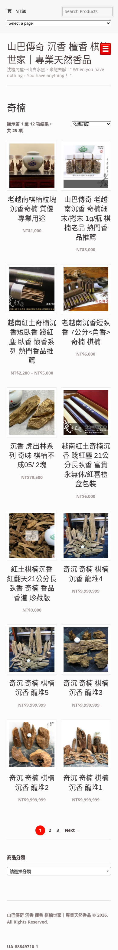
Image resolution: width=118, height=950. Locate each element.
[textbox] (59, 871)
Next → (72, 830)
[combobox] (59, 871)
